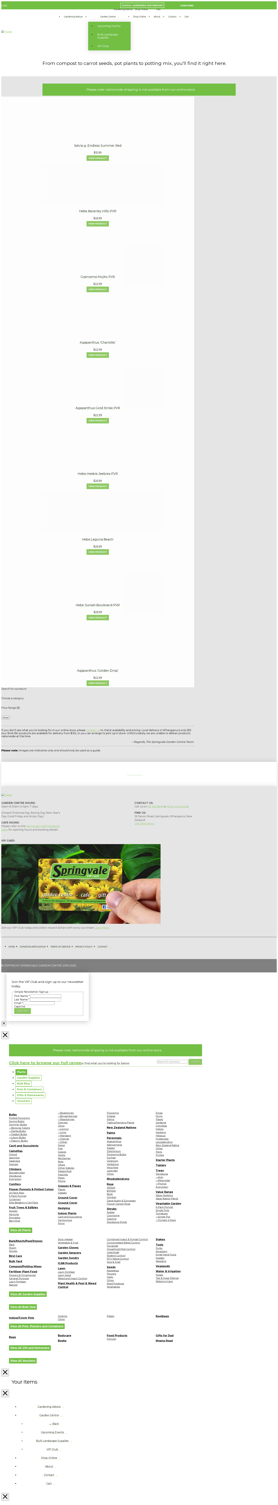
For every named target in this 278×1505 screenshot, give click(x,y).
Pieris (159, 1151)
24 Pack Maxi (16, 1192)
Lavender (112, 1170)
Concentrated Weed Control (123, 1242)
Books (62, 1340)
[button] (123, 9)
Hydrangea (162, 1138)
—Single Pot (163, 1216)
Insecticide (113, 1252)
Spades (160, 1258)
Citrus (61, 1125)
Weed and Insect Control (72, 1278)
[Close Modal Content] (3, 1023)
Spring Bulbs (16, 1121)
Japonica (14, 1157)
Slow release (65, 1239)
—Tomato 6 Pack (166, 1220)
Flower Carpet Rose (118, 1203)
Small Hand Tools (166, 1254)
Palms (110, 1119)
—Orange (63, 1138)
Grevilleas (161, 1125)
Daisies (111, 1148)
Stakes (160, 1239)
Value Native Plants (167, 1198)
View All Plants (20, 1230)
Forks (159, 1248)
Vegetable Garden (168, 1203)
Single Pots (162, 1210)
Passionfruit (65, 1171)
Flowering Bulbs (116, 1154)
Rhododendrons (118, 1178)
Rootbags (162, 1316)
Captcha (19, 1006)
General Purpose (19, 1278)
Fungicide (112, 1246)
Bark (11, 1244)
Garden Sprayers (69, 1252)
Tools (159, 1244)
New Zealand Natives (121, 1127)
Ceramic (62, 1316)
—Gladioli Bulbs (18, 1134)
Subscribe (22, 1010)
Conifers (15, 1184)
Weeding (161, 1261)
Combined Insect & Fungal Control (127, 1239)
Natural (13, 1284)
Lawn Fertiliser (17, 1281)
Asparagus (113, 1270)
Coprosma (113, 1215)
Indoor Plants (67, 1213)
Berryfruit (14, 1220)
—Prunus (161, 1183)
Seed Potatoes (115, 1283)
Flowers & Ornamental (22, 1275)
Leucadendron (164, 1142)
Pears (61, 1177)
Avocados (14, 1217)
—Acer (159, 1177)
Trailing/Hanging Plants (120, 1122)
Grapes (62, 1151)
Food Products (117, 1335)
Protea (160, 1155)
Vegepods (163, 1266)
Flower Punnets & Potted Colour (31, 1189)
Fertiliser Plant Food (23, 1271)
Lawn (61, 1268)
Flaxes (61, 1189)
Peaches (63, 1174)
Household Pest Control (121, 1249)
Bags (12, 1337)
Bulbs (13, 1114)
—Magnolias (163, 1180)
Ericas (159, 1113)
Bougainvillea (17, 1172)
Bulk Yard (15, 1261)
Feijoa (61, 1145)
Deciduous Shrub (117, 1222)
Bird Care (15, 1256)
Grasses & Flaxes (69, 1186)
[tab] (21, 1072)
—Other (62, 1142)
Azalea (110, 1212)
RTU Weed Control (118, 1258)
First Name (22, 996)
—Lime (62, 1132)
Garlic (110, 1277)
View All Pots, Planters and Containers (36, 1326)
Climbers (15, 1169)
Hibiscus (160, 1135)
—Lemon (63, 1129)
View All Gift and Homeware (30, 1347)
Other (110, 1174)
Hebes (159, 1129)
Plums (61, 1181)
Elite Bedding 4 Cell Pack (23, 1202)
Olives (61, 1164)
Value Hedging (164, 1195)
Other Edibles (66, 1168)
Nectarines (64, 1158)
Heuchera (112, 1167)
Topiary (161, 1165)
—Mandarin (64, 1135)
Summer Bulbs (18, 1124)
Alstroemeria (114, 1144)
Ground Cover (67, 1197)
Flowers (111, 1273)
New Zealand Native (167, 1145)
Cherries (63, 1122)
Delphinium (114, 1151)
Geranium (112, 1161)
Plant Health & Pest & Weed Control (77, 1285)
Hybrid (13, 1154)
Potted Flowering (19, 1118)
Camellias (16, 1151)
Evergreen (15, 1179)
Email (18, 1003)
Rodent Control (116, 1255)
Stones (13, 1251)
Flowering (113, 1113)
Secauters (161, 1251)
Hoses (159, 1274)
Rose (110, 1184)
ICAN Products (68, 1263)
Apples (13, 1211)
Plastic (110, 1316)
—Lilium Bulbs (17, 1137)
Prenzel (111, 1339)
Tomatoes (162, 1213)
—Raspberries (66, 1119)
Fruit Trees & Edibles (23, 1207)
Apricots (14, 1214)
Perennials (114, 1138)
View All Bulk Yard (23, 1306)
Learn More (101, 927)
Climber (111, 1197)
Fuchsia (111, 1157)
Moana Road (164, 1340)
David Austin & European (121, 1200)
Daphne (111, 1218)
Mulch (12, 1247)
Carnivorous (65, 1220)
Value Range (164, 1191)
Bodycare (64, 1335)
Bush (110, 1194)
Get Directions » (144, 823)
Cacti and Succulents (23, 1145)
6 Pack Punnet (17, 1196)
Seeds (111, 1267)
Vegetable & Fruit (68, 1242)
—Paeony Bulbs (18, 1140)
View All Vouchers (22, 1360)
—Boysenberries (67, 1116)
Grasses (62, 1192)
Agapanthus (114, 1141)
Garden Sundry (68, 1257)
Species (13, 1164)
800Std (111, 1190)
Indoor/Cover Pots (21, 1317)
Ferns (61, 1223)
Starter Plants (165, 1160)
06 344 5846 (155, 806)
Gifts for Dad (165, 1335)
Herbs (61, 1155)
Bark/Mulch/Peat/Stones (25, 1241)
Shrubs (111, 1208)
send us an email (178, 806)
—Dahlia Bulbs (17, 1131)
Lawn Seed (64, 1275)
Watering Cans (164, 1281)
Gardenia (161, 1122)
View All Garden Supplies (27, 1294)
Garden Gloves (68, 1247)
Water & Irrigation (168, 1271)
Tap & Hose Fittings (167, 1278)
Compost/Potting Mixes (25, 1266)
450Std (111, 1187)
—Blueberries (66, 1113)
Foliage (111, 1116)
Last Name (21, 999)
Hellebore (113, 1164)
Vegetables (113, 1286)
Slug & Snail (113, 1262)
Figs (60, 1148)
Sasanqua (14, 1161)
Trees (160, 1170)
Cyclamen (15, 1199)
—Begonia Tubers (19, 1127)
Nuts (60, 1161)
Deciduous (15, 1175)
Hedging (64, 1208)
